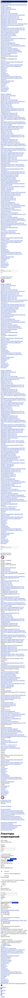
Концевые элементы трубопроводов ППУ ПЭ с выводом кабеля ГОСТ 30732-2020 (13, 119)
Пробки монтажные (7, 189)
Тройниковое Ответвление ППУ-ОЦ (12, 135)
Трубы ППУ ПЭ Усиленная (9, 13)
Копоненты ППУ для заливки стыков (13, 186)
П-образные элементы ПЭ (9, 113)
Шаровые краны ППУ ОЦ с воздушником (9, 162)
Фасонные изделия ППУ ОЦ (10, 18)
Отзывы (3, 72)
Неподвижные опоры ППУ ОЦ (11, 195)
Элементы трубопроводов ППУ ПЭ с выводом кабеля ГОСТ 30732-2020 (12, 127)
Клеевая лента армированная (10, 180)
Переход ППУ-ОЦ (6, 132)
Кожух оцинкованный (8, 43)
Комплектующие (6, 47)
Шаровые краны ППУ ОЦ (9, 22)
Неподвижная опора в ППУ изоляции (13, 38)
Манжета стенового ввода (9, 48)
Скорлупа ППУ (5, 41)
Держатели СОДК (6, 185)
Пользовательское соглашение (11, 76)
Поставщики (5, 88)
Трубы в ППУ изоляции (8, 9)
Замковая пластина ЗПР (8, 35)
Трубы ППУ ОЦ (5, 12)
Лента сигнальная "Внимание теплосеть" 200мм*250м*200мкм (11, 50)
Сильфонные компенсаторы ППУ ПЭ (13, 28)
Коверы (3, 57)
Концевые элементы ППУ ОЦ (10, 142)
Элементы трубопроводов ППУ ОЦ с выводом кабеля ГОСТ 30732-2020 (12, 153)
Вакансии (4, 70)
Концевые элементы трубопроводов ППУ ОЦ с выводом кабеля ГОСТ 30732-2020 (13, 145)
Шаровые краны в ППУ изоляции (12, 19)
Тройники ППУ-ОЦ (7, 133)
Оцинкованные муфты (8, 34)
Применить (13, 859)
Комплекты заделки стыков (10, 31)
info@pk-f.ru (6, 944)
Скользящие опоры (7, 40)
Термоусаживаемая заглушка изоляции (14, 224)
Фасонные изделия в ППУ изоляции (13, 15)
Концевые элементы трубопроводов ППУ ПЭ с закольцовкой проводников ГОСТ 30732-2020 (13, 123)
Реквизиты (4, 73)
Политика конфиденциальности (11, 78)
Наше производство (7, 257)
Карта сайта (4, 89)
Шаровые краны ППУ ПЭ (9, 21)
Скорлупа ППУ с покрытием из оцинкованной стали (11, 207)
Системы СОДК (6, 54)
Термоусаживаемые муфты (9, 32)
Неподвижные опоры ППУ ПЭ (10, 193)
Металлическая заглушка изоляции (12, 223)
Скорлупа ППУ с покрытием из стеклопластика (11, 210)
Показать (10, 860)
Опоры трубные (6, 37)
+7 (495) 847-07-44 (6, 277)
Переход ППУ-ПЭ (6, 106)
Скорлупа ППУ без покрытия (10, 44)
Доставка (4, 84)
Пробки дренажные (7, 188)
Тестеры (3, 235)
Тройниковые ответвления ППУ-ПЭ (12, 108)
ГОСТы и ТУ (4, 86)
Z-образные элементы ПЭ (9, 114)
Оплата (3, 85)
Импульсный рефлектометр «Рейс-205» (14, 920)
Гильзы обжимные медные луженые (13, 183)
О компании (5, 963)
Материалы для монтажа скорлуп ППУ (13, 214)
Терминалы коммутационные (10, 233)
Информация (5, 258)
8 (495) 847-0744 (6, 553)
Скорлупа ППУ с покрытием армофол (13, 45)
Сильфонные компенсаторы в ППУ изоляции (13, 815)
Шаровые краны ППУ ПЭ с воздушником (14, 23)
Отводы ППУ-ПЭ (6, 104)
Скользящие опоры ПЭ (8, 198)
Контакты (4, 267)
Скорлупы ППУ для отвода (9, 213)
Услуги (3, 236)
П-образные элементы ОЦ (9, 139)
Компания (4, 243)
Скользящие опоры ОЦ (8, 199)
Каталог (3, 947)
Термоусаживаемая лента (9, 182)
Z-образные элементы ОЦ (9, 141)
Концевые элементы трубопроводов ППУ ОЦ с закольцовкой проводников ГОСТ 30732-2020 (13, 150)
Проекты (3, 255)
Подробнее (4, 919)
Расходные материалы (8, 232)
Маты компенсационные (9, 53)
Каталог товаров (6, 94)
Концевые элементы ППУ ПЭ (10, 116)
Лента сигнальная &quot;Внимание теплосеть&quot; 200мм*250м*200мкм (13, 219)
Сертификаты (5, 75)
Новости (3, 69)
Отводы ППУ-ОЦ (6, 130)
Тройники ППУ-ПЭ (7, 107)
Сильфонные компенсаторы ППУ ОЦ (13, 29)
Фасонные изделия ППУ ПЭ (10, 16)
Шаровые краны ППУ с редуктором (12, 164)
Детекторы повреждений (9, 56)
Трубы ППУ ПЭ (5, 10)
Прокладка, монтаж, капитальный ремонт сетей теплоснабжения (12, 65)
